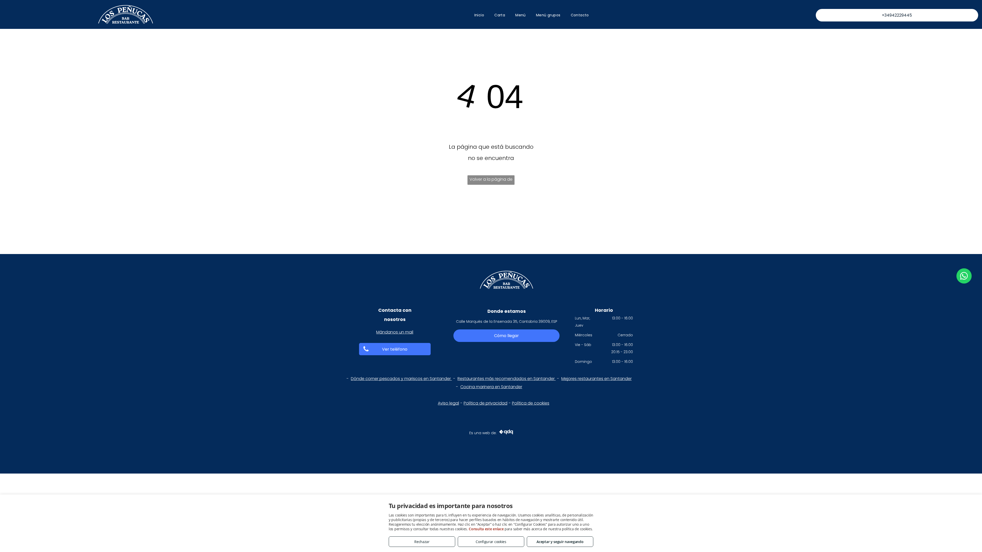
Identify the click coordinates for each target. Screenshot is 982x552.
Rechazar (422, 541)
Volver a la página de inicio (491, 180)
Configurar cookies (491, 541)
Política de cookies (530, 403)
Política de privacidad (485, 403)
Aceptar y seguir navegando (560, 541)
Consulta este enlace (486, 528)
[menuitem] (479, 15)
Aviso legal (448, 403)
